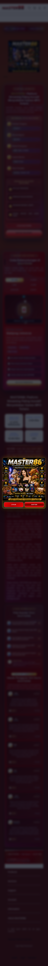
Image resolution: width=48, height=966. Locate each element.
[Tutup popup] (43, 460)
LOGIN (13, 504)
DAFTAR (34, 504)
